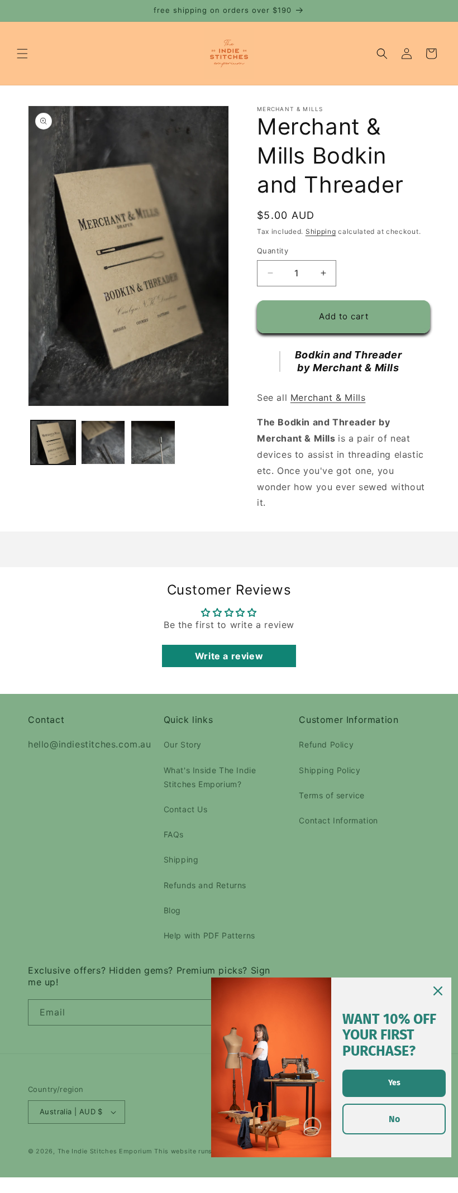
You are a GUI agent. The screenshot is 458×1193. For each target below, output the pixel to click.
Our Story (183, 744)
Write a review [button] (229, 656)
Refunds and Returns (205, 885)
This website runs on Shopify (202, 1151)
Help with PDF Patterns (209, 935)
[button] (22, 53)
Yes (394, 1082)
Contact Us (186, 809)
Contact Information (338, 820)
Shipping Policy (329, 770)
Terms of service (332, 795)
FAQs (174, 834)
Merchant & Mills (328, 397)
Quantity (272, 250)
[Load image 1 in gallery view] (53, 442)
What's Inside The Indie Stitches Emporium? (210, 777)
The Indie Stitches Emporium (105, 1151)
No (394, 1119)
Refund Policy (326, 744)
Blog (172, 910)
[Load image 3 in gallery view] (153, 442)
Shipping (321, 231)
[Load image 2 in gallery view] (103, 442)
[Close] (437, 991)
